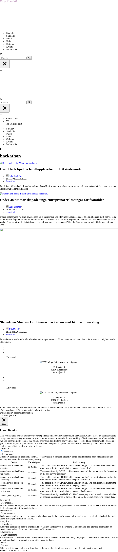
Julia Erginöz (15, 176)
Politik (9, 38)
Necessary (8, 451)
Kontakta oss (12, 118)
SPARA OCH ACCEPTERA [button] (13, 550)
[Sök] (1, 55)
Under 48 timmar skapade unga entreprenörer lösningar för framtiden (52, 200)
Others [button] (3, 542)
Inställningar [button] (6, 415)
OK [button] (15, 415)
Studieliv (10, 33)
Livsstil (9, 47)
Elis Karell (14, 329)
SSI (7, 121)
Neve (2, 357)
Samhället (10, 36)
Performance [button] (6, 510)
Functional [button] (5, 500)
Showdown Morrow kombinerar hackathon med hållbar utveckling (49, 322)
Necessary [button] (4, 448)
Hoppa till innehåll (8, 1)
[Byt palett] (26, 149)
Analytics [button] (4, 521)
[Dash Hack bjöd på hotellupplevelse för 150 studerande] (18, 163)
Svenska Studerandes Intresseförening (23, 349)
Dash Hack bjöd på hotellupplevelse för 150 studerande (40, 169)
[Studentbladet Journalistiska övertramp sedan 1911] (14, 28)
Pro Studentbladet (14, 124)
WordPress (21, 357)
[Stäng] (4, 64)
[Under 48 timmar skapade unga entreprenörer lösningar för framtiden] (24, 193)
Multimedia (11, 49)
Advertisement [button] (6, 532)
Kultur (9, 41)
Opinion (10, 44)
